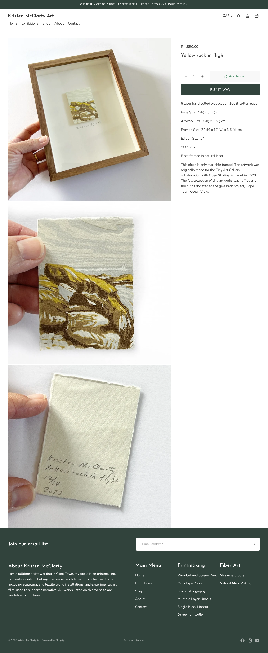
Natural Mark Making (235, 583)
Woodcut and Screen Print (197, 575)
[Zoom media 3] (89, 446)
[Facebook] (242, 640)
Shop (139, 591)
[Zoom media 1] (89, 119)
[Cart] (256, 16)
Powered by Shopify (53, 640)
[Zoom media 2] (89, 283)
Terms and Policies (134, 640)
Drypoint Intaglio (190, 614)
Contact (141, 607)
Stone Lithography (191, 591)
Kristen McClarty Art (29, 640)
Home (139, 575)
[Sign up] (253, 544)
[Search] (238, 16)
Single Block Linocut (193, 607)
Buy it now (220, 89)
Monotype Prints (190, 583)
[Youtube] (257, 640)
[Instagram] (249, 640)
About (140, 599)
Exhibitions (143, 583)
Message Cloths (232, 575)
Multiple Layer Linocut (194, 599)
